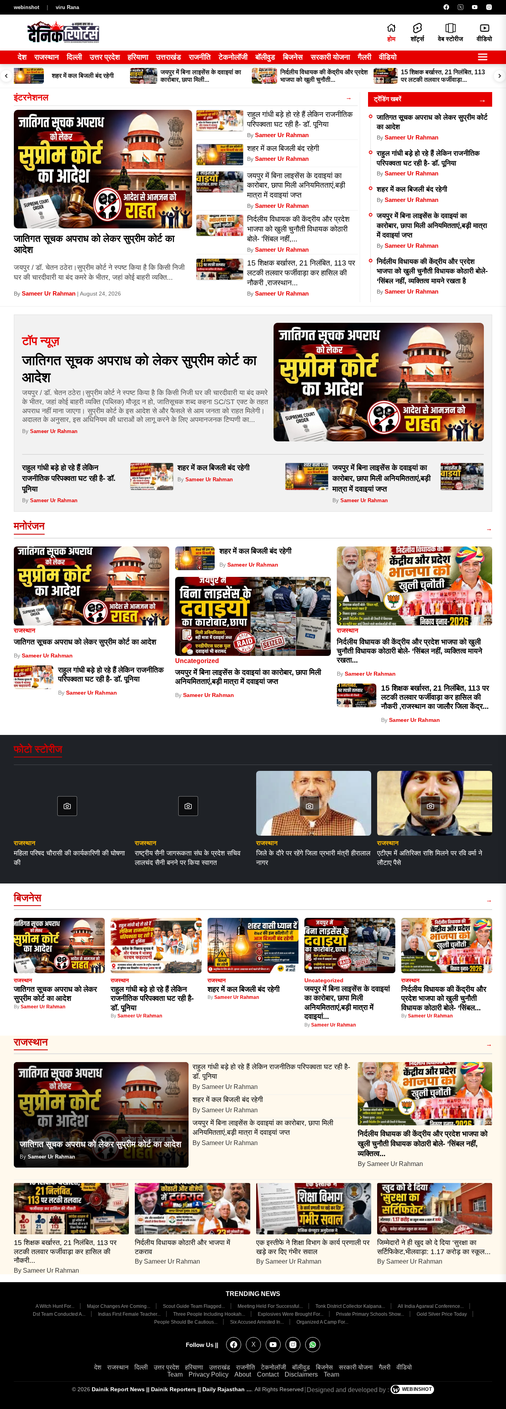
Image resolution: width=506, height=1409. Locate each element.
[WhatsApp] (312, 1344)
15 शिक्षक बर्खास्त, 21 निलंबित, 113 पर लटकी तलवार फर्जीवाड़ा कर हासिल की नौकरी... (65, 1252)
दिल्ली (74, 57)
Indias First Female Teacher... (130, 1314)
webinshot (26, 7)
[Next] (499, 76)
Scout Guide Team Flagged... (194, 1306)
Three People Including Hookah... (209, 1314)
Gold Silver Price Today (442, 1314)
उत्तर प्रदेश (105, 57)
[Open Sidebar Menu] (482, 57)
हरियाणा (138, 57)
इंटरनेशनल (31, 97)
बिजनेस (293, 57)
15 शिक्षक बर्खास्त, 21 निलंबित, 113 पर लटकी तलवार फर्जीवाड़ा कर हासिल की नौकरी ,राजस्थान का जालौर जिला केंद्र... (435, 697)
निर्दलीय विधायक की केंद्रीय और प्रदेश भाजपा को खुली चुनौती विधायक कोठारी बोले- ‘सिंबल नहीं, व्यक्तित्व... (422, 1144)
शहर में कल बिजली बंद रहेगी (412, 189)
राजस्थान (46, 57)
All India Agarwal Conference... (431, 1306)
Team (175, 1374)
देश (22, 57)
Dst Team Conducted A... (60, 1314)
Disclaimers (301, 1374)
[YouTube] (475, 7)
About (242, 1374)
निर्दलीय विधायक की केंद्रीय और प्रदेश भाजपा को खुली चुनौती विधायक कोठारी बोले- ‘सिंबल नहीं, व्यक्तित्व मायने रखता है (432, 271)
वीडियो (387, 57)
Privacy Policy (208, 1374)
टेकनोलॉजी (233, 57)
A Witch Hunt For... (56, 1306)
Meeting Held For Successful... (271, 1306)
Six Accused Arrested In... (257, 1322)
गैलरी (364, 57)
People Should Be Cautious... (186, 1322)
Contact (268, 1374)
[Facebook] (446, 7)
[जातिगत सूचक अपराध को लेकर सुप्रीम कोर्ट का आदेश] (103, 169)
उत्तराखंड (168, 57)
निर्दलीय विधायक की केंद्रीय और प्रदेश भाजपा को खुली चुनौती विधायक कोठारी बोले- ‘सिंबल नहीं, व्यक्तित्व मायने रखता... (409, 651)
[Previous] (6, 76)
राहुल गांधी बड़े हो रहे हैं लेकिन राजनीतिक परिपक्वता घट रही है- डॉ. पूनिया (68, 478)
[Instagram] (489, 7)
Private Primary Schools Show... (370, 1314)
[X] (460, 7)
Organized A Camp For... (322, 1322)
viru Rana (67, 7)
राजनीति (200, 57)
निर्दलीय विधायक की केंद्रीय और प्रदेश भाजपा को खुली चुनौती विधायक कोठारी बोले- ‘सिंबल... (443, 998)
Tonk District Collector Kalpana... (350, 1306)
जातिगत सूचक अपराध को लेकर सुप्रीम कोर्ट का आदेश (85, 642)
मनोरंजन (29, 525)
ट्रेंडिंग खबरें (387, 99)
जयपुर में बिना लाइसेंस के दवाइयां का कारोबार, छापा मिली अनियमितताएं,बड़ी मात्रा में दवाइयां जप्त (432, 225)
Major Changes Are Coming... (119, 1306)
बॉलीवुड (265, 57)
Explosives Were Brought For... (291, 1314)
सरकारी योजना (330, 57)
